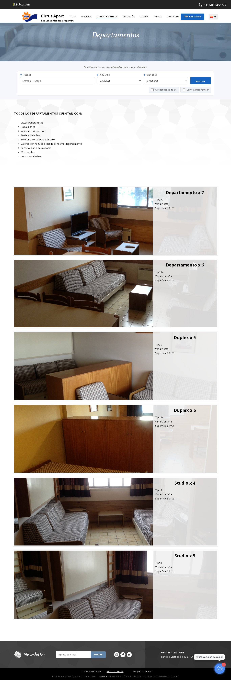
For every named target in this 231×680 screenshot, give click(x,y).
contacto (173, 16)
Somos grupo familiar (198, 89)
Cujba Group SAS (92, 671)
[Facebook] (122, 654)
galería (144, 16)
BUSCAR (200, 81)
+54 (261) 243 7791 (216, 4)
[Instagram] (116, 654)
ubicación (129, 16)
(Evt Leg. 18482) (115, 671)
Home (73, 16)
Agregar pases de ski (166, 89)
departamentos (107, 16)
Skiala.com (105, 676)
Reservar (195, 16)
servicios (86, 16)
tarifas (157, 16)
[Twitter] (129, 654)
